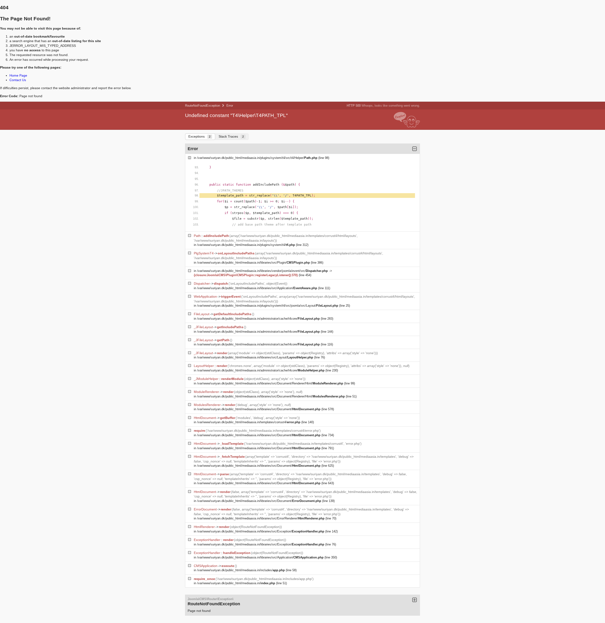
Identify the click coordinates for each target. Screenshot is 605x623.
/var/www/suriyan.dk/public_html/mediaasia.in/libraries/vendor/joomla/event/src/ (262, 271)
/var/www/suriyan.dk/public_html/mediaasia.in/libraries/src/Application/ (257, 288)
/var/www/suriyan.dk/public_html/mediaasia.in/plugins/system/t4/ (246, 245)
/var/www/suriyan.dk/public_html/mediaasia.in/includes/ (241, 570)
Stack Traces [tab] (231, 136)
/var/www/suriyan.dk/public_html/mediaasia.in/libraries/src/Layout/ (255, 357)
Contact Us (17, 80)
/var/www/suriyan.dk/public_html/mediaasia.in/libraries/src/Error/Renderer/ (260, 518)
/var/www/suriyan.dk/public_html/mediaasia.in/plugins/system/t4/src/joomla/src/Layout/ (267, 305)
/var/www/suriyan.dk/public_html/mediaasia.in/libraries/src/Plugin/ (253, 262)
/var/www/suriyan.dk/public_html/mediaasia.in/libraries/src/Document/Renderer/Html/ (270, 383)
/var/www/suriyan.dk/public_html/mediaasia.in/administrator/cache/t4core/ (258, 318)
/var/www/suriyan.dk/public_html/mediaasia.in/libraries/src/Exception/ (260, 531)
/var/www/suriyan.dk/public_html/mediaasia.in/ (236, 583)
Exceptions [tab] (199, 136)
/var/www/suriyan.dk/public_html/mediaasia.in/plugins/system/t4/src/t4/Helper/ (257, 158)
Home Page (18, 75)
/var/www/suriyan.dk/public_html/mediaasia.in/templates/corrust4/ (248, 422)
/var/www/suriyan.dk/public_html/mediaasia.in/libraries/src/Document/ (258, 409)
